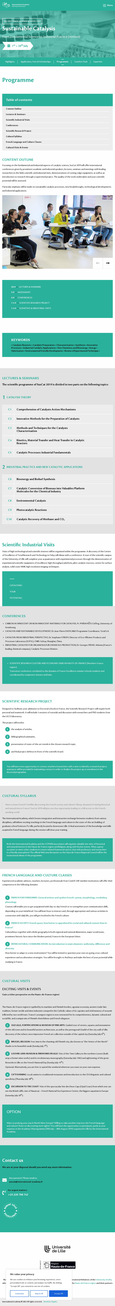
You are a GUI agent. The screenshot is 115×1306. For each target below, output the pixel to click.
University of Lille (103, 1280)
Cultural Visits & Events (17, 147)
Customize (19, 1294)
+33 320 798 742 (18, 1194)
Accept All (58, 1294)
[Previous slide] (98, 263)
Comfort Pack (80, 62)
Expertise (97, 62)
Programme (62, 62)
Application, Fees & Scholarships (36, 62)
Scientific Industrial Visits (18, 120)
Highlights (10, 62)
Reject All (39, 1294)
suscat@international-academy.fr (26, 1182)
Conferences (12, 125)
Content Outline (13, 109)
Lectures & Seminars (15, 114)
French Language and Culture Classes (23, 142)
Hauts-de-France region (85, 1283)
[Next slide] (108, 263)
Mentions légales (50, 1302)
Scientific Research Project (18, 131)
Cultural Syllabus (14, 136)
